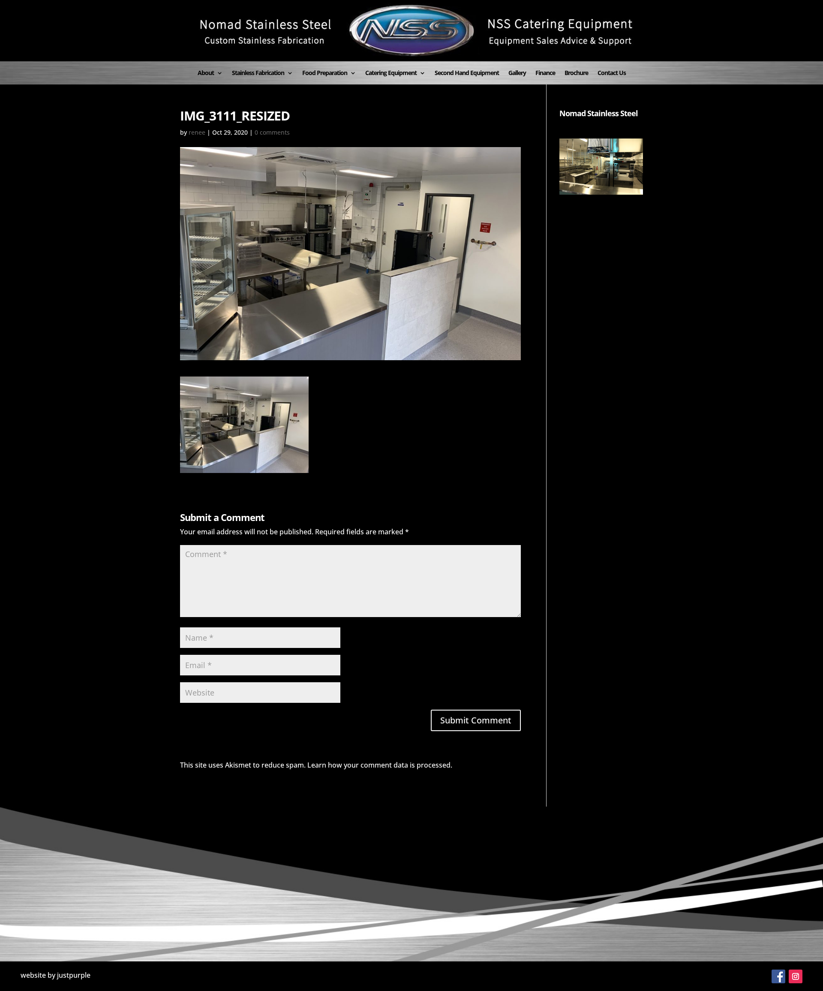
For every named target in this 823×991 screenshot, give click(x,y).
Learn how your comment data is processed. (379, 765)
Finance (545, 73)
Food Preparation (324, 73)
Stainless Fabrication (258, 73)
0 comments (272, 132)
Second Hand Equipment (467, 73)
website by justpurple (55, 975)
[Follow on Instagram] (795, 976)
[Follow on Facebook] (778, 976)
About (206, 73)
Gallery (517, 73)
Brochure (576, 73)
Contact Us (612, 73)
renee (197, 132)
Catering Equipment (391, 73)
